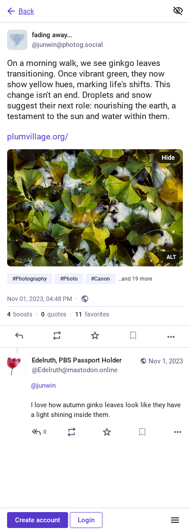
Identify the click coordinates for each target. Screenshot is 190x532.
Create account (37, 520)
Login (86, 520)
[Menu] (175, 520)
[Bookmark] (133, 335)
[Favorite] (95, 335)
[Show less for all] (178, 10)
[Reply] (19, 335)
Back (26, 11)
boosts (19, 314)
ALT (171, 257)
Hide (168, 157)
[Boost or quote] (57, 335)
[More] (171, 337)
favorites (92, 314)
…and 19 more (135, 279)
